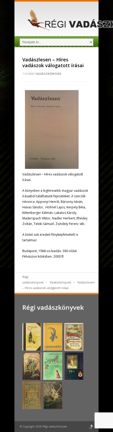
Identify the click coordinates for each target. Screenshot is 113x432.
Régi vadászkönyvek (53, 307)
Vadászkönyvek (48, 74)
